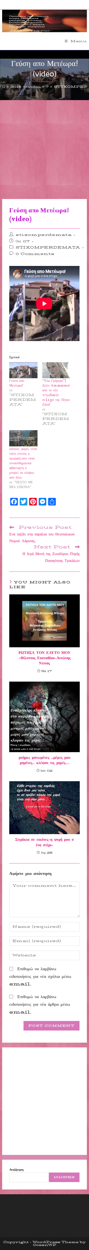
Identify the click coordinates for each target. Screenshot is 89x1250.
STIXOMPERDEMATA (48, 247)
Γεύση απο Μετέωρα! (16, 383)
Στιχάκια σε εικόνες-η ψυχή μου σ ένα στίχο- (44, 842)
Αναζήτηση (16, 1169)
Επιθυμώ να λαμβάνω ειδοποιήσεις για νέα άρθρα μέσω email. (39, 1004)
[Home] (3, 86)
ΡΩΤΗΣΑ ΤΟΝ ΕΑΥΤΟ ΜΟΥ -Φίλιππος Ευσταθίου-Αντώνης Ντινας (45, 658)
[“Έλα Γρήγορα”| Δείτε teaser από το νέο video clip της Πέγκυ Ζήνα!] (56, 370)
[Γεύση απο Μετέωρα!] (23, 370)
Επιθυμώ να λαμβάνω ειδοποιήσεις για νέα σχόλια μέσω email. (40, 976)
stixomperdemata (44, 234)
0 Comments (35, 253)
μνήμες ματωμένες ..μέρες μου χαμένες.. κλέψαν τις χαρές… (44, 760)
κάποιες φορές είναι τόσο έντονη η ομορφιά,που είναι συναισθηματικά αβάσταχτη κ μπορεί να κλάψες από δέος (23, 463)
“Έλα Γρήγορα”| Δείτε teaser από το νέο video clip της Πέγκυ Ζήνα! (56, 392)
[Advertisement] (44, 152)
